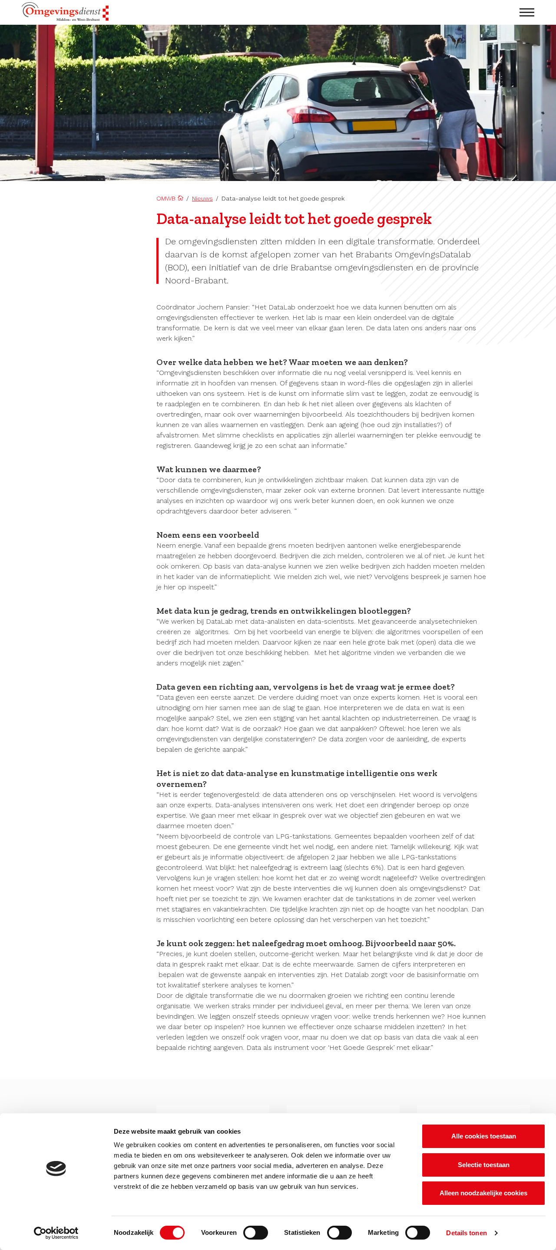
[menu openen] (527, 12)
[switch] (255, 1233)
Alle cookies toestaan (483, 1136)
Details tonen (466, 1233)
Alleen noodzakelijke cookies (483, 1193)
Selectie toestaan (484, 1164)
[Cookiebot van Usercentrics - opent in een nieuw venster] (56, 1233)
